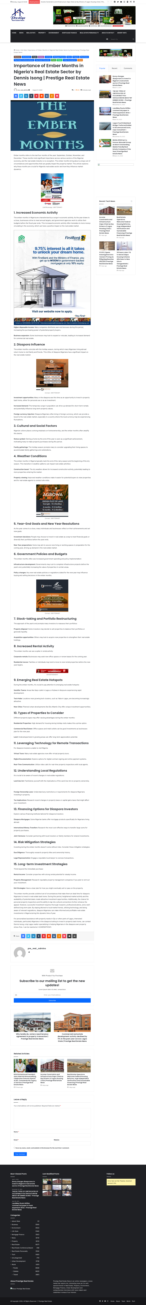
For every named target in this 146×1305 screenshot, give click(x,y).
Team (123, 1301)
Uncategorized (17, 1258)
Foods (34, 57)
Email (16, 1140)
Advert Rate (122, 33)
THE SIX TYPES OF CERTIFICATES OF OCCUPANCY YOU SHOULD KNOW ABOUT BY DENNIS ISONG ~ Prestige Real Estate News (122, 96)
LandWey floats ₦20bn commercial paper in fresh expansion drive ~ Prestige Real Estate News (122, 112)
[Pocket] (57, 96)
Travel (59, 60)
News (21, 33)
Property (42, 33)
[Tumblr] (31, 96)
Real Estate (30, 33)
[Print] (74, 936)
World (80, 60)
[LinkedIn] (26, 96)
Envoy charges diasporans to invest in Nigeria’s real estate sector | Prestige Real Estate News (122, 80)
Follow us (110, 1174)
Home (14, 33)
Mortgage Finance (69, 33)
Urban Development (70, 60)
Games (41, 57)
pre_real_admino (23, 90)
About (118, 1301)
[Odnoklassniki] (52, 96)
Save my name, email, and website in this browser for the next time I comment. (42, 1148)
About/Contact (108, 33)
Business (17, 57)
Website (56, 1140)
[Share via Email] (69, 936)
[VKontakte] (47, 96)
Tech (53, 60)
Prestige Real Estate (45, 1301)
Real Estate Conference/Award (24, 60)
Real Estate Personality (89, 33)
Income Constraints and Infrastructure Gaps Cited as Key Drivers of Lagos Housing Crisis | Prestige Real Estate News (52, 1078)
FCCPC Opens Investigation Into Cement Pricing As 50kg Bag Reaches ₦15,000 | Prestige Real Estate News (106, 258)
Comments (128, 68)
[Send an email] (29, 90)
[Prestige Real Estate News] (18, 14)
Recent (114, 68)
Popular (102, 68)
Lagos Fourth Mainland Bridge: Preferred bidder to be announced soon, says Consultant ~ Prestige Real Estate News (122, 128)
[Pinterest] (36, 96)
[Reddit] (41, 96)
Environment (54, 33)
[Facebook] (16, 96)
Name (16, 1132)
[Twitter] (21, 96)
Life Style (24, 50)
